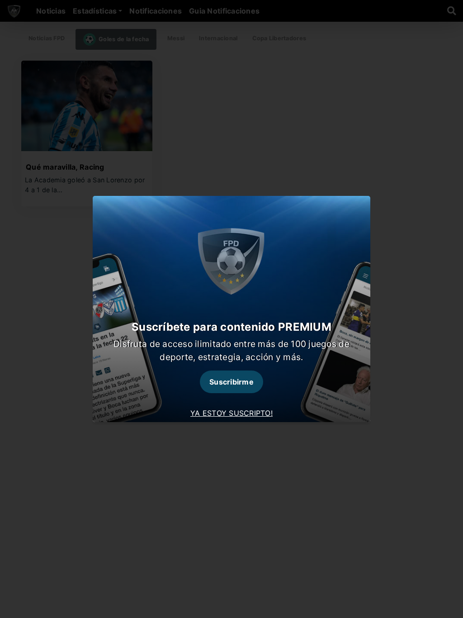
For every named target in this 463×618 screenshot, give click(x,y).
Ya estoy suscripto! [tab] (231, 413)
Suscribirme (231, 381)
